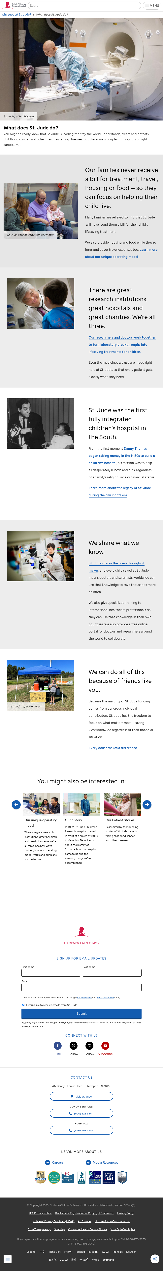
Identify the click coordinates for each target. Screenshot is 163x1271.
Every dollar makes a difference (113, 748)
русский (93, 1251)
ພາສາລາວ (108, 1259)
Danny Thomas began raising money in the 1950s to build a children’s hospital (122, 455)
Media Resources (105, 1162)
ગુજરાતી (84, 1259)
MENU (154, 5)
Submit (81, 1013)
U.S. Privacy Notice (40, 1213)
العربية (105, 1251)
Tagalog (80, 1251)
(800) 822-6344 (83, 1113)
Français (118, 1251)
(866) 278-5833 (83, 1130)
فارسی (64, 1259)
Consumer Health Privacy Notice (87, 1229)
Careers (57, 1162)
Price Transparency (39, 1229)
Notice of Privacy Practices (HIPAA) (53, 1221)
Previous (16, 833)
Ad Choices (84, 1221)
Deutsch (131, 1251)
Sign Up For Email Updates (81, 958)
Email (24, 981)
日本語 (53, 1259)
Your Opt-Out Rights (123, 1229)
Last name (89, 967)
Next (147, 833)
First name (27, 967)
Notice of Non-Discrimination (112, 1221)
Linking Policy (125, 1213)
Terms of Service (105, 997)
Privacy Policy (84, 997)
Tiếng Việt (54, 1251)
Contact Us (81, 1077)
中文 (42, 1251)
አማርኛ (95, 1259)
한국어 (68, 1251)
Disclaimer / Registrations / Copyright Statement (84, 1213)
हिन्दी (73, 1259)
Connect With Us (81, 1035)
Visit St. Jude (83, 1096)
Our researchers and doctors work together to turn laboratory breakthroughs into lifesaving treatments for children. (122, 344)
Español (31, 1251)
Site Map (59, 1229)
